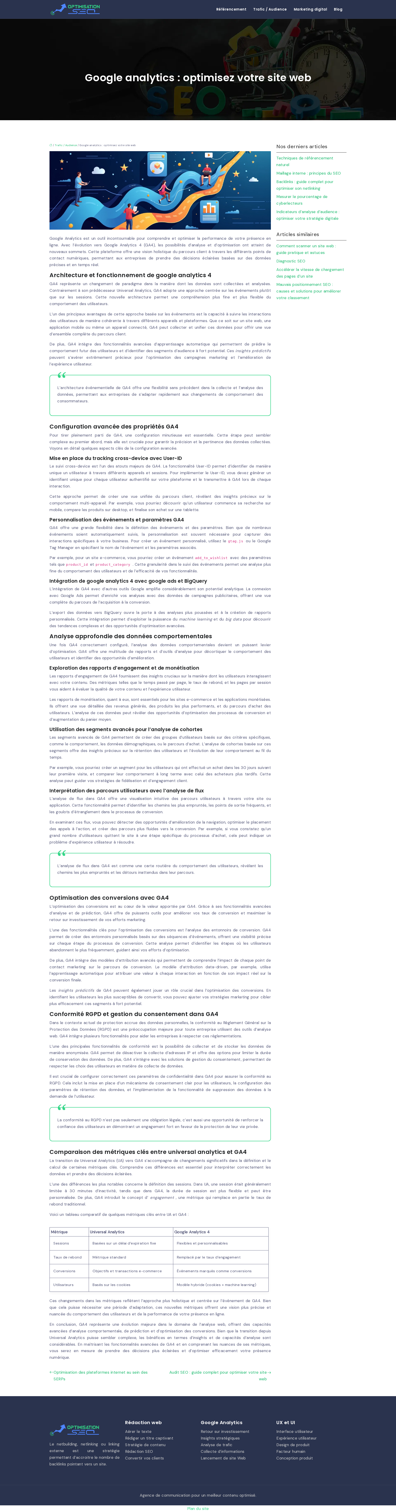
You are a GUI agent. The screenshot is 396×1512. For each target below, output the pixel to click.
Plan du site (198, 1508)
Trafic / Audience (270, 9)
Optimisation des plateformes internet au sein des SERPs (101, 1375)
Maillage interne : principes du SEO (308, 173)
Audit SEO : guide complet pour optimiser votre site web (218, 1375)
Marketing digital (310, 9)
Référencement (231, 9)
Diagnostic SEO (290, 261)
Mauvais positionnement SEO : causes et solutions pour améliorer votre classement (308, 291)
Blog (338, 9)
